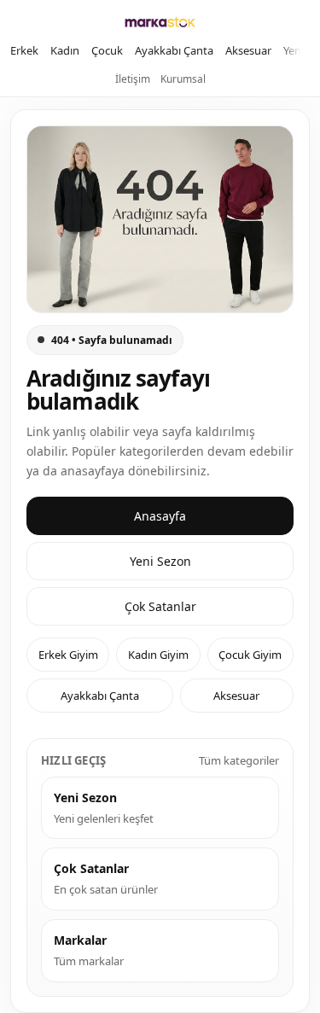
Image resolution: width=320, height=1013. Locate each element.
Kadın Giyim (158, 654)
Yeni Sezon (160, 561)
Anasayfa (160, 516)
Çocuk (107, 50)
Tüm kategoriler (239, 760)
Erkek (24, 50)
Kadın (64, 50)
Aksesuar (248, 50)
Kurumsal (183, 79)
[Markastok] (160, 22)
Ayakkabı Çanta (174, 50)
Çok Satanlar (160, 606)
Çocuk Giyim (250, 654)
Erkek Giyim (68, 654)
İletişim (132, 79)
